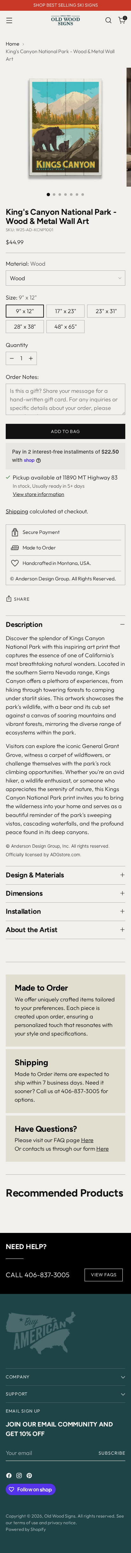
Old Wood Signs (59, 1516)
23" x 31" (106, 311)
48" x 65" (65, 326)
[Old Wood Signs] (65, 20)
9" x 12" (25, 311)
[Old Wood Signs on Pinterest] (30, 1476)
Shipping (17, 511)
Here (87, 1140)
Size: (21, 297)
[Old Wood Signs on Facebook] (9, 1476)
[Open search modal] (108, 20)
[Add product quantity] (31, 358)
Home (12, 43)
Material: (25, 263)
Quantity (17, 345)
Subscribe (112, 1453)
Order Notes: (22, 377)
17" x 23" (65, 311)
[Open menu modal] (9, 20)
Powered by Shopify (26, 1529)
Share (22, 599)
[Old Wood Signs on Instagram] (20, 1476)
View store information (38, 494)
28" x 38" (25, 326)
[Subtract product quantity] (11, 358)
